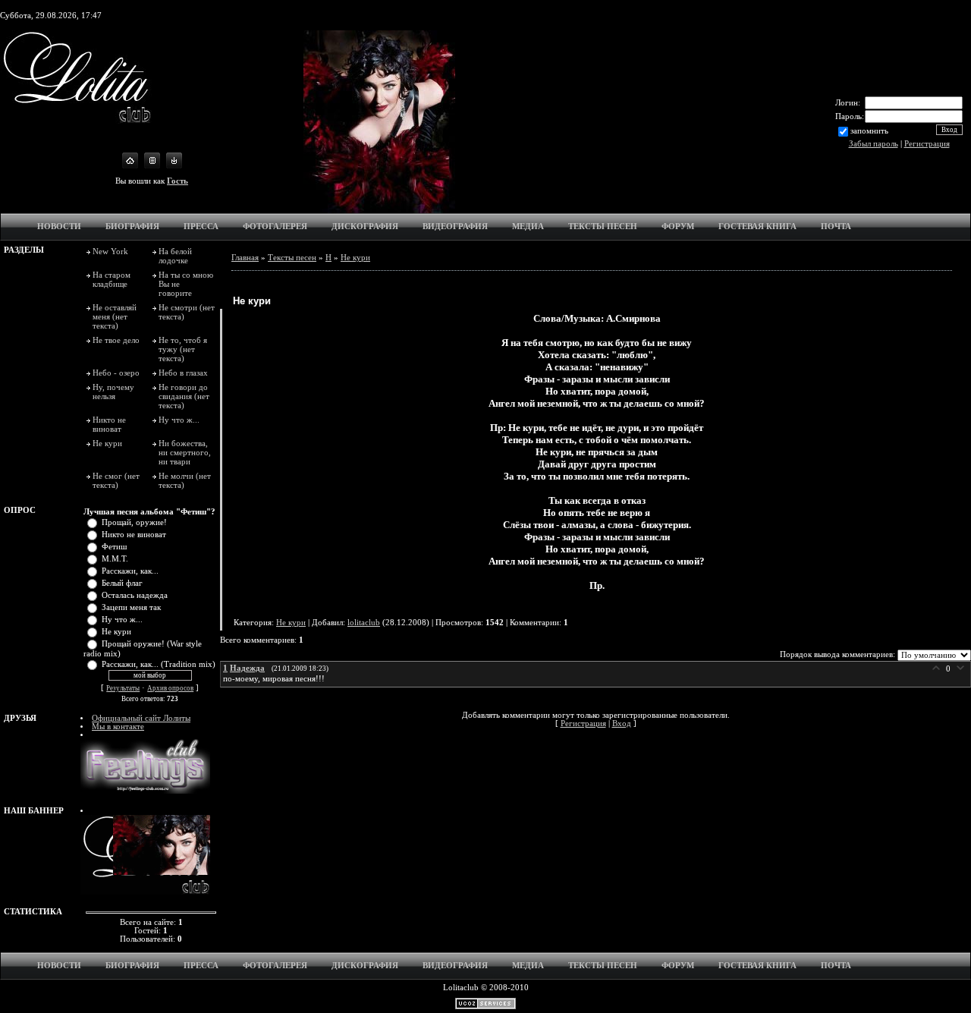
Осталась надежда (135, 595)
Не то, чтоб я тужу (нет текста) (183, 349)
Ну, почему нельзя (113, 391)
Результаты (123, 688)
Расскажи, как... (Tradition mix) (158, 664)
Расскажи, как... (130, 571)
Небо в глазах (183, 372)
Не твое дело (116, 339)
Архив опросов (170, 688)
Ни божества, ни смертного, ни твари (185, 452)
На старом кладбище (111, 279)
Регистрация (927, 144)
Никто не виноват (109, 424)
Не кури (107, 443)
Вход (621, 723)
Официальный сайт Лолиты (141, 718)
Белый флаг (122, 583)
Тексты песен (292, 257)
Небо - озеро (116, 372)
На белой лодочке (175, 256)
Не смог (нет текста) (116, 480)
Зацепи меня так (131, 607)
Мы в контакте (118, 726)
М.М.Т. (115, 559)
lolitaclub (363, 622)
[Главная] (130, 166)
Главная (245, 257)
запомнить (869, 130)
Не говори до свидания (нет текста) (184, 396)
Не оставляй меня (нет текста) (115, 316)
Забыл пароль (873, 144)
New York (110, 251)
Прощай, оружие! (134, 522)
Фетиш (114, 547)
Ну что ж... (179, 419)
